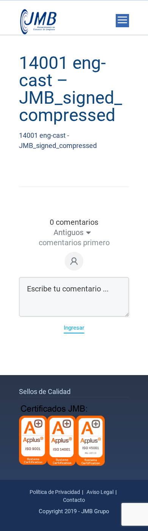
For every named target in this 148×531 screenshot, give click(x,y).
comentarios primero (74, 242)
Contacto (74, 500)
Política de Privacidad (55, 492)
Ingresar (74, 327)
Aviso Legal (100, 492)
